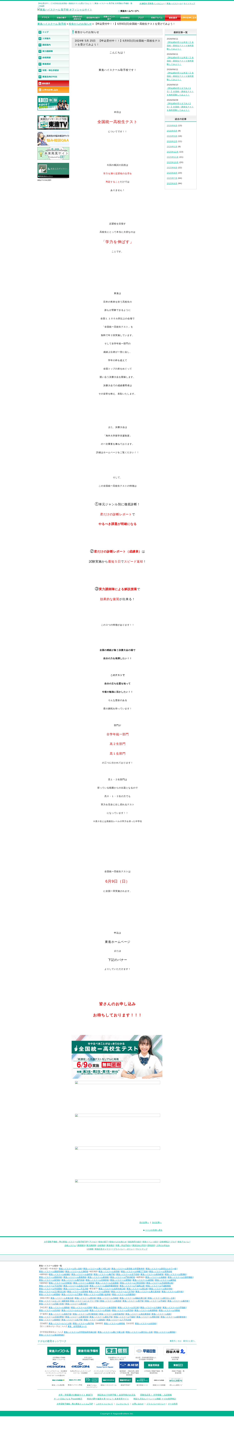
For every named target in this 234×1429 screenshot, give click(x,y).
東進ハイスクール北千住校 (127, 1274)
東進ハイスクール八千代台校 (118, 1320)
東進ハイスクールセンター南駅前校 (54, 1301)
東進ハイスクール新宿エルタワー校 (161, 1269)
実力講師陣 (91, 1245)
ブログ (173, 1242)
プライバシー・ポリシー (124, 1249)
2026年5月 (172, 131)
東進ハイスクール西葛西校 (74, 1277)
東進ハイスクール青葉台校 (61, 1298)
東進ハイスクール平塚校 (155, 1301)
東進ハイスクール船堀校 (98, 1277)
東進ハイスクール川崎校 (107, 1298)
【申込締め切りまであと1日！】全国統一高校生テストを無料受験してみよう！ (180, 91)
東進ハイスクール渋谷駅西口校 (159, 1283)
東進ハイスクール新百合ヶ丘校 (161, 1298)
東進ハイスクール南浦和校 (146, 1310)
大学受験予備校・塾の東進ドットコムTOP (75, 1404)
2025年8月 (172, 173)
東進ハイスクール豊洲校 (175, 1274)
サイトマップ (189, 3)
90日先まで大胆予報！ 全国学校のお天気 (116, 1395)
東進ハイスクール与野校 (169, 1310)
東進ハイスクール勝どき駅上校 (96, 1269)
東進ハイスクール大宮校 (81, 1307)
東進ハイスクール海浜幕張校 (137, 1314)
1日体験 (90, 1249)
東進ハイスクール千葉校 (124, 1317)
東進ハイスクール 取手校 (51, 23)
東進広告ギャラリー (46, 176)
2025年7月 (172, 178)
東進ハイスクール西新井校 (50, 1277)
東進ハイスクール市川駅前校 (85, 1314)
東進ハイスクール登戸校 (133, 1301)
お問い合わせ (138, 1404)
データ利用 (172, 1404)
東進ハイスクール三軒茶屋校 (132, 1283)
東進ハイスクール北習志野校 (51, 1317)
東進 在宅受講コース (77, 1326)
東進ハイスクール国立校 (137, 1289)
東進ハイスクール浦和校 (59, 1307)
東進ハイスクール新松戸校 (101, 1317)
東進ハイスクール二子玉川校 (75, 1289)
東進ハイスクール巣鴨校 (120, 1280)
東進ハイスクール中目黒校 (50, 1289)
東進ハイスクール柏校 (161, 1314)
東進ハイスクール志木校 (49, 1310)
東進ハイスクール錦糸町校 (152, 1274)
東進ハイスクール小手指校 (174, 1307)
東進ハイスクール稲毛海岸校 (111, 1314)
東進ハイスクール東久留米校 (147, 1291)
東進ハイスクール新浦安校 (76, 1317)
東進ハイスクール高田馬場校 (51, 1271)
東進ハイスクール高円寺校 (72, 1280)
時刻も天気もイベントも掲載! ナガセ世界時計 (155, 1399)
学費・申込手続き (123, 1245)
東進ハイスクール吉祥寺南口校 (112, 1289)
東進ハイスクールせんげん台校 (74, 1310)
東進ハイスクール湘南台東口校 (133, 1298)
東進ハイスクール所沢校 (122, 1310)
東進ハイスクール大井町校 (60, 1283)
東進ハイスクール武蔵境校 (123, 1294)
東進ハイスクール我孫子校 (60, 1314)
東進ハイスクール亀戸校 (104, 1274)
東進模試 (110, 1245)
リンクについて (122, 1404)
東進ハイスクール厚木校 (85, 1298)
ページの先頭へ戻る (153, 1230)
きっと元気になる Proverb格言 (68, 1399)
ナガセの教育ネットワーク (52, 1341)
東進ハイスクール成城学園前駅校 (104, 1286)
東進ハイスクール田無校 (77, 1291)
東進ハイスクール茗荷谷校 (160, 1271)
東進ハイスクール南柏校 (94, 1320)
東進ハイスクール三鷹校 (71, 1294)
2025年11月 (173, 157)
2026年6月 (172, 125)
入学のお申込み (163, 1245)
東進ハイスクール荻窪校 (49, 1280)
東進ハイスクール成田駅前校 (173, 1317)
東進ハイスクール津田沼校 (147, 1317)
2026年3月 (172, 136)
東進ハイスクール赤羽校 (109, 1271)
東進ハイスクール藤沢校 (177, 1301)
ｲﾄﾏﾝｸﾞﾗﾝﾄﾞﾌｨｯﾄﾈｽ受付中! (56, 1375)
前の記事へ (144, 1222)
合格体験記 (164, 1242)
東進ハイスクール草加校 (100, 1310)
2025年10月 (173, 162)
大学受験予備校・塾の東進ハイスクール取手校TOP (66, 1242)
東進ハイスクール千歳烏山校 (132, 1286)
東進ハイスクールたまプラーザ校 (84, 1301)
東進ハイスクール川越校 (150, 1307)
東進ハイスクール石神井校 (97, 1280)
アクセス (93, 1242)
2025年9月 (172, 168)
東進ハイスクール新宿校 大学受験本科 (127, 1269)
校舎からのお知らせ (80, 23)
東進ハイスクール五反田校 (107, 1283)
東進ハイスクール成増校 (143, 1280)
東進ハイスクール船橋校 (49, 1320)
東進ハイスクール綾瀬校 (59, 1274)
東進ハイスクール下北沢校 (50, 1286)
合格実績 (101, 1245)
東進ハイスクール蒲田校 (83, 1283)
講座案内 (81, 1245)
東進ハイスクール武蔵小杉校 (51, 1304)
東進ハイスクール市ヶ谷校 (70, 1269)
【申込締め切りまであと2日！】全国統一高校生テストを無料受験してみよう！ (180, 106)
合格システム (70, 1245)
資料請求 (151, 1245)
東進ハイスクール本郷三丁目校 (134, 1271)
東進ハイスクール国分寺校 (160, 1289)
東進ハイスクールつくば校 (60, 1323)
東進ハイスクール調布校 (99, 1291)
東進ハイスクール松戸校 (71, 1320)
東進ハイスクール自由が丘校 (75, 1286)
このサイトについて (104, 1404)
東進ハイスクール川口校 (128, 1307)
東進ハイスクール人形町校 (76, 1271)
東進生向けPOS (139, 1245)
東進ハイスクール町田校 (49, 1294)
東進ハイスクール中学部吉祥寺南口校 (80, 1332)
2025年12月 (173, 152)
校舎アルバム (183, 1242)
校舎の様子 (103, 1242)
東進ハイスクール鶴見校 (110, 1301)
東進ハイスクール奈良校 (145, 1323)
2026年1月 (172, 147)
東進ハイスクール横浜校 (75, 1304)
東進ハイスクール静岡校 (114, 1323)
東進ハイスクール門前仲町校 (122, 1277)
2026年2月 (172, 141)
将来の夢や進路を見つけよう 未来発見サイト (108, 1399)
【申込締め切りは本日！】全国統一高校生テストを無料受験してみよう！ (180, 45)
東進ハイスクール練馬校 (165, 1280)
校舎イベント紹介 (150, 1242)
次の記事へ (157, 1222)
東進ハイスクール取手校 (83, 1323)
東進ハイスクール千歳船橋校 (158, 1286)
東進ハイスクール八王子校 (122, 1291)
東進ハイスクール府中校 (172, 1291)
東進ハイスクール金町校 (81, 1274)
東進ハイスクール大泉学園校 (180, 1277)
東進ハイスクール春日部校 (104, 1307)
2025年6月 (172, 183)
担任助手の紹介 (134, 1242)
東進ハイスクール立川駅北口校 (52, 1291)
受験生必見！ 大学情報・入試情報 (156, 1395)
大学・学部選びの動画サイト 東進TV (75, 1395)
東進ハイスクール (174, 3)
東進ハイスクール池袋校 (155, 1277)
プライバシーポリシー (156, 1404)
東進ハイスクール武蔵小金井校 (97, 1294)
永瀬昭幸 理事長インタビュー (152, 3)
